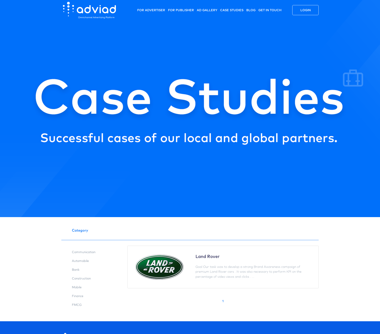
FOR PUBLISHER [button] (181, 10)
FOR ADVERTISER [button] (151, 10)
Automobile (80, 261)
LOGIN (305, 10)
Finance (77, 296)
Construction (81, 278)
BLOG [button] (251, 10)
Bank (75, 270)
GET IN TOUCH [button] (269, 10)
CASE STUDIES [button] (231, 10)
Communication (83, 252)
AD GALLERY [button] (207, 10)
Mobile (77, 287)
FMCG (77, 305)
